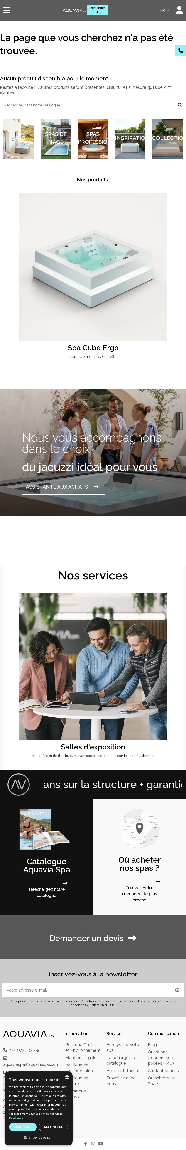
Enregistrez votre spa (123, 1047)
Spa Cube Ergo (93, 347)
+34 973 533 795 (25, 1049)
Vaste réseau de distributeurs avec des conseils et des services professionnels (93, 756)
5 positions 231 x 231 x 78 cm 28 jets (93, 356)
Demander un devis (97, 10)
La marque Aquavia (75, 1094)
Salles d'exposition (93, 747)
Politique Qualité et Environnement (82, 1047)
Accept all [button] (22, 1127)
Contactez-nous (163, 1070)
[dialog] (39, 1108)
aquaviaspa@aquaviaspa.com (31, 1064)
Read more (16, 1118)
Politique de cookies (76, 1081)
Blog (152, 1044)
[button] (38, 1137)
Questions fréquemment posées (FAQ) (161, 1057)
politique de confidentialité (79, 1068)
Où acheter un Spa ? (162, 1081)
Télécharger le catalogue (121, 1060)
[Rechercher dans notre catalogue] (180, 105)
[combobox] (67, 1077)
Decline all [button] (53, 1127)
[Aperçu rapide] (174, 210)
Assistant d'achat (123, 1070)
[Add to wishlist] (174, 201)
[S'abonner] (177, 990)
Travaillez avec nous (121, 1081)
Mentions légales (82, 1057)
